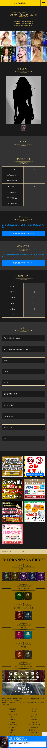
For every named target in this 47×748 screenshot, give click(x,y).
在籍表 (34, 711)
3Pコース (12, 727)
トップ (34, 709)
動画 (12, 717)
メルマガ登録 (12, 725)
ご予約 (12, 722)
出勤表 (12, 711)
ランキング (34, 717)
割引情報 (34, 719)
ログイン (34, 722)
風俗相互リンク (34, 730)
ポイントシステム (34, 725)
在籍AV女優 (12, 714)
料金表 (12, 719)
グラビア (34, 714)
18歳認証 (12, 709)
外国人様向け (34, 727)
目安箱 (12, 730)
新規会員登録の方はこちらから (23, 233)
